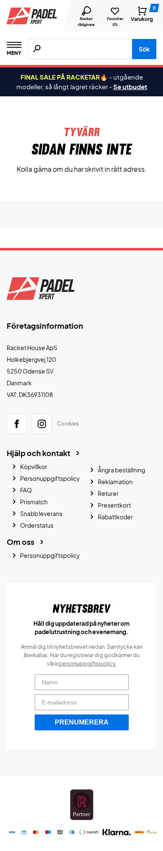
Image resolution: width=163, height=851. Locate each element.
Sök (144, 49)
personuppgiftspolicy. (87, 663)
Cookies (68, 423)
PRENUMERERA (82, 722)
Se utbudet (130, 86)
